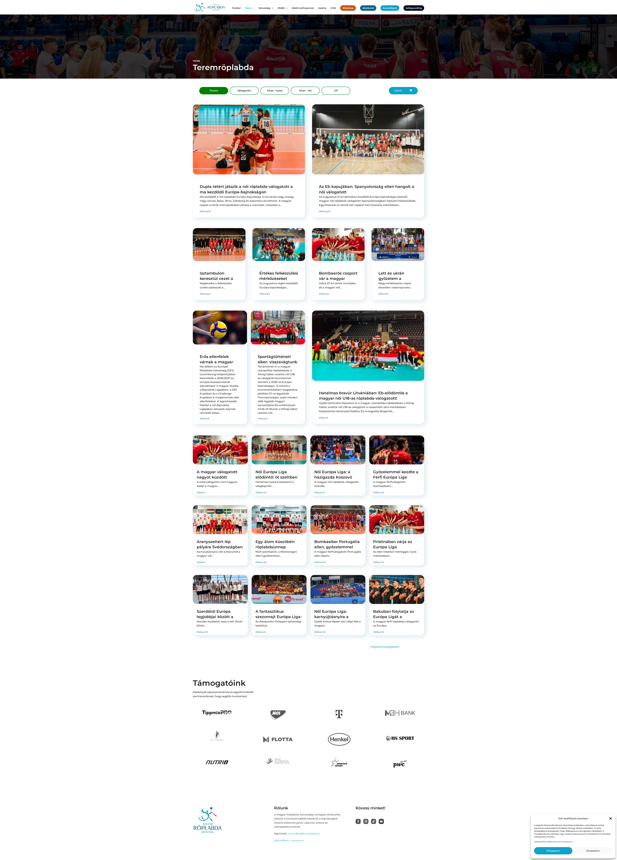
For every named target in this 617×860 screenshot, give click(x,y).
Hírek (248, 8)
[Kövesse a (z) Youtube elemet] (381, 821)
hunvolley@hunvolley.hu (304, 833)
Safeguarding (414, 8)
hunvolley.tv (390, 8)
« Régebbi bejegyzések (384, 646)
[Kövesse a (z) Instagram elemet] (365, 821)
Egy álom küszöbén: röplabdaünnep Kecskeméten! (275, 547)
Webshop (348, 8)
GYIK (333, 8)
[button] (610, 818)
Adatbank (368, 8)
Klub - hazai (274, 90)
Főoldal (236, 8)
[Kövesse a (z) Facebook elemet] (358, 821)
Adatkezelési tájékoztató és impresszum (553, 841)
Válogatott (244, 90)
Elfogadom (553, 850)
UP (336, 90)
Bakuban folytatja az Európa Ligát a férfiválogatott (393, 617)
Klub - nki (305, 90)
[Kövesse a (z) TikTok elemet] (373, 821)
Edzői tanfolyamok (303, 8)
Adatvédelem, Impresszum (289, 840)
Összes (213, 90)
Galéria (322, 8)
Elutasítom (593, 850)
